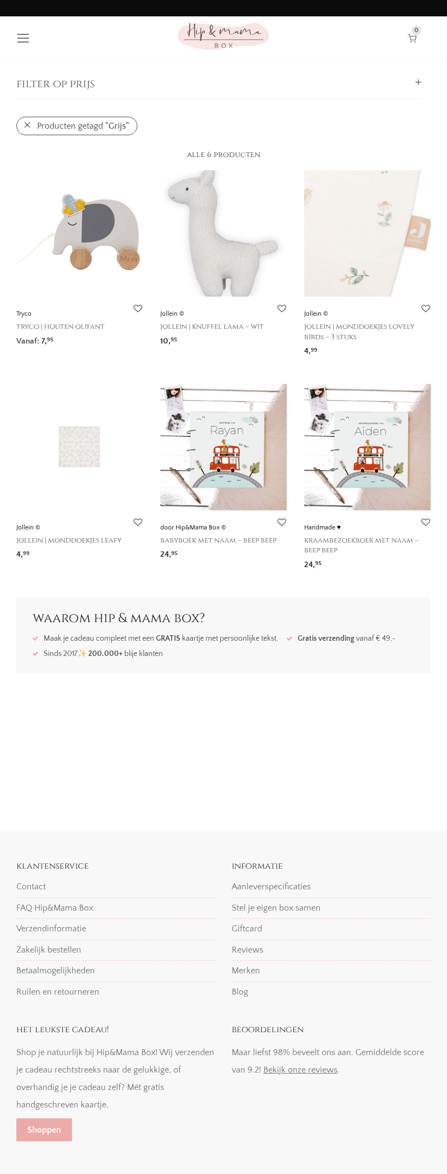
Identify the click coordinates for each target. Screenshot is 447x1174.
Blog (240, 992)
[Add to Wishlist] (137, 309)
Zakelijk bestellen (48, 950)
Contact (31, 887)
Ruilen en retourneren (57, 992)
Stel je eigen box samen (276, 908)
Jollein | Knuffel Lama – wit (212, 327)
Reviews (247, 950)
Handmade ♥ (322, 527)
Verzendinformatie (51, 929)
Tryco (24, 313)
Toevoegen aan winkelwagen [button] (65, 337)
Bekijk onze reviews (300, 1070)
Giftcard (247, 929)
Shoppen (44, 1130)
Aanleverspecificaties (271, 887)
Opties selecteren (187, 551)
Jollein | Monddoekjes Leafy (69, 540)
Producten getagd (83, 126)
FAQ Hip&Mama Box (54, 908)
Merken (246, 971)
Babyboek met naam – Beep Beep (218, 540)
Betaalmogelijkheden (55, 971)
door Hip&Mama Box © (193, 527)
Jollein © (172, 313)
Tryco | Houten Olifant (60, 327)
